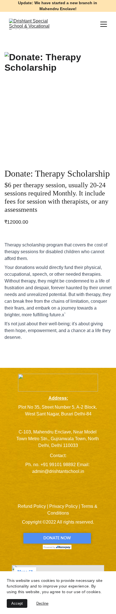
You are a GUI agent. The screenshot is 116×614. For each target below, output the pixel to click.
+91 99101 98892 (58, 464)
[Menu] (103, 24)
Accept (17, 603)
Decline (42, 603)
